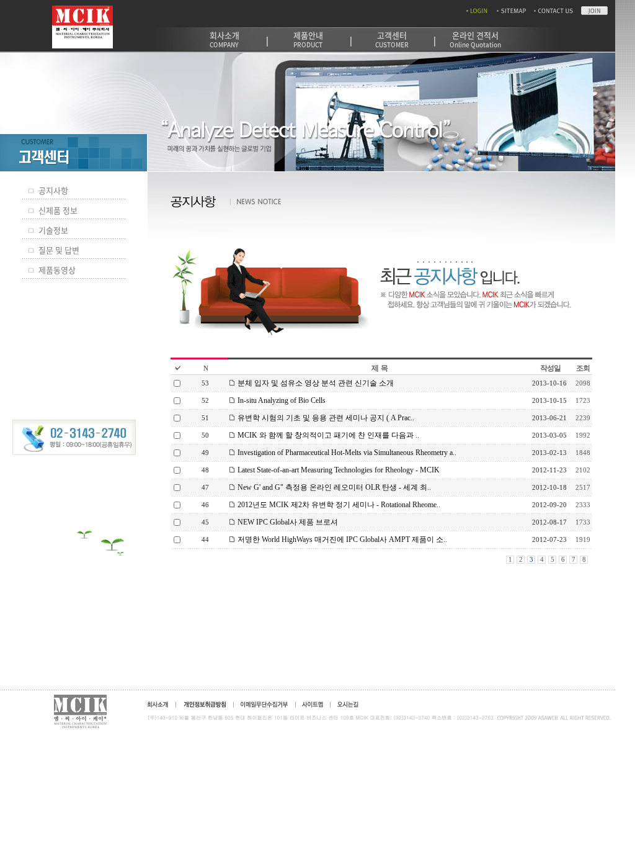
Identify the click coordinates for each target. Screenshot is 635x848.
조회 (583, 368)
